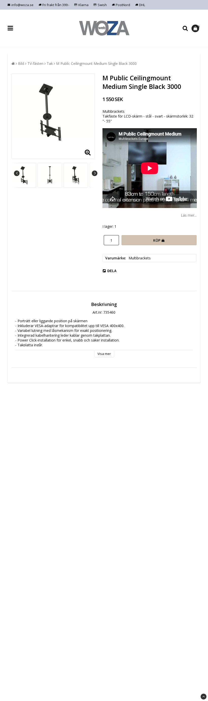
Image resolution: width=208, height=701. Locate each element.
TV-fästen (35, 63)
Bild (21, 63)
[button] (196, 28)
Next (94, 173)
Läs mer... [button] (189, 215)
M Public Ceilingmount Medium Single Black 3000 (96, 63)
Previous (17, 173)
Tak (50, 63)
